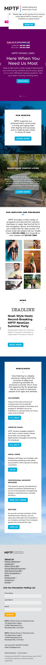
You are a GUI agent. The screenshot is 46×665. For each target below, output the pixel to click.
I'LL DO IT (14, 445)
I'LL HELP (14, 418)
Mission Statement (12, 562)
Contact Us (9, 580)
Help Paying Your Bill (13, 571)
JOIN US (14, 527)
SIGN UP (29, 25)
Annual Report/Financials (15, 568)
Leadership (9, 564)
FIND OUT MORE (18, 500)
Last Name (9, 600)
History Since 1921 (12, 566)
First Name (9, 593)
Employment (10, 578)
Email (7, 606)
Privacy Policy (22, 653)
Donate (8, 582)
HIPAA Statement (10, 653)
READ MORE (16, 345)
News (7, 575)
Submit (10, 615)
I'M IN (12, 470)
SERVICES (23, 81)
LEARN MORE (23, 139)
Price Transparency (12, 573)
